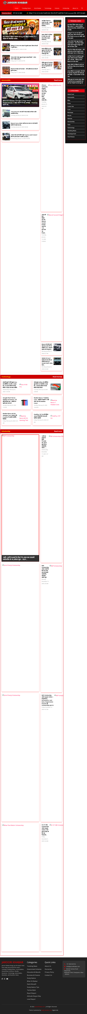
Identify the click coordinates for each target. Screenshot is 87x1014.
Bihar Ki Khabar (32, 981)
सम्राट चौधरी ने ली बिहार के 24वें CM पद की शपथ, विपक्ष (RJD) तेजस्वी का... (47, 37)
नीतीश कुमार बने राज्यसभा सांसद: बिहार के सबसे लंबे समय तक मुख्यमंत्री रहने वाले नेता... (47, 65)
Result (69, 115)
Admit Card (71, 94)
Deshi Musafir (31, 984)
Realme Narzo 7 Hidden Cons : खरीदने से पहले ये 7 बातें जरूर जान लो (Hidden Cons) (41, 400)
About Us (75, 8)
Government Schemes (34, 969)
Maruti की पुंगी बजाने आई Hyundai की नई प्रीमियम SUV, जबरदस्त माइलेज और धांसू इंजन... (47, 346)
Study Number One (46, 1010)
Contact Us (48, 975)
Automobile (71, 97)
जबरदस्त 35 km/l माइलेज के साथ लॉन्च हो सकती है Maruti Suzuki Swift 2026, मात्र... (47, 361)
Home (16, 8)
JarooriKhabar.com (40, 1006)
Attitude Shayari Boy (34, 996)
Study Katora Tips (33, 987)
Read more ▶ (57, 377)
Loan (69, 109)
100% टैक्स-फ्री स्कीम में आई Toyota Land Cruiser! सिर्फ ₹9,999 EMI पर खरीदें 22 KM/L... (24, 135)
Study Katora (31, 978)
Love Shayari (31, 999)
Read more (58, 80)
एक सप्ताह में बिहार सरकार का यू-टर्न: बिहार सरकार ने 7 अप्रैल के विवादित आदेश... (19, 37)
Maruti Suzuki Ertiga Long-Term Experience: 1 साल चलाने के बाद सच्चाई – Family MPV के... (20, 102)
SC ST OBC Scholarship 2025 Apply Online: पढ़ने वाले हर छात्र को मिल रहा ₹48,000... (45, 830)
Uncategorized (72, 133)
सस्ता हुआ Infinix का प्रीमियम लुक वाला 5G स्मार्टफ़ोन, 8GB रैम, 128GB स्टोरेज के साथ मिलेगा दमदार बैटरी (41, 384)
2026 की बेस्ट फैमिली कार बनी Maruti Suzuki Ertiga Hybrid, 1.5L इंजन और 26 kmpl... (44, 224)
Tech (69, 124)
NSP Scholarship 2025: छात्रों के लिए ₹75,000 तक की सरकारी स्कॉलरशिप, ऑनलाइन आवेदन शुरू (45, 571)
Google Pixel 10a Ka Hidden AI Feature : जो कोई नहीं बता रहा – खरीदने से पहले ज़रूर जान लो (9, 400)
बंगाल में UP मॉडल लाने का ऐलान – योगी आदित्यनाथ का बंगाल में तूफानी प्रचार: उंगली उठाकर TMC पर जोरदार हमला (76, 51)
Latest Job (71, 106)
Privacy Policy (49, 972)
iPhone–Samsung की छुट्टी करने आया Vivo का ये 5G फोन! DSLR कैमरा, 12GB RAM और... (44, 92)
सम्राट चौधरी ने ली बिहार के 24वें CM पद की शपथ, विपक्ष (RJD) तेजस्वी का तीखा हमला (76, 66)
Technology (48, 8)
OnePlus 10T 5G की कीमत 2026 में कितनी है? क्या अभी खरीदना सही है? (41, 416)
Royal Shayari (31, 993)
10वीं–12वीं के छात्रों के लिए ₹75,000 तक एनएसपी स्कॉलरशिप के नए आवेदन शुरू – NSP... (18, 558)
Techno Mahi (31, 990)
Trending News (26, 8)
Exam (69, 103)
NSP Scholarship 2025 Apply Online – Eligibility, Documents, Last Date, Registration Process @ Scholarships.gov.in (48, 700)
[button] (82, 8)
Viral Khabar (37, 8)
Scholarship (66, 8)
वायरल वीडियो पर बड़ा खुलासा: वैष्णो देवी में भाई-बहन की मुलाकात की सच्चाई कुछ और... (47, 51)
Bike (69, 100)
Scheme (57, 8)
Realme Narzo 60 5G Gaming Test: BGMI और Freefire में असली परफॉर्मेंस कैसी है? (10, 416)
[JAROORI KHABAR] (15, 2)
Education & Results (33, 972)
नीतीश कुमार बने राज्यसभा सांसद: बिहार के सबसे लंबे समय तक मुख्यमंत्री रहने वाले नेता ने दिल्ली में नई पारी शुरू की (76, 81)
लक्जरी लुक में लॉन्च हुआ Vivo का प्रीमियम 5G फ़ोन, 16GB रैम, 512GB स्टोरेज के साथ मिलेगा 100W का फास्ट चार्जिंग (10, 384)
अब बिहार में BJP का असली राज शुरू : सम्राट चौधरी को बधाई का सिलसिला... (47, 23)
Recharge (70, 112)
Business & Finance (33, 975)
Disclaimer (48, 969)
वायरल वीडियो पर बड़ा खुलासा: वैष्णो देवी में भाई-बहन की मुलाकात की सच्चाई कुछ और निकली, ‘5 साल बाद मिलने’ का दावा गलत (76, 73)
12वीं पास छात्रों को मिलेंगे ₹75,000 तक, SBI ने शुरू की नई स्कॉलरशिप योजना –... (44, 441)
